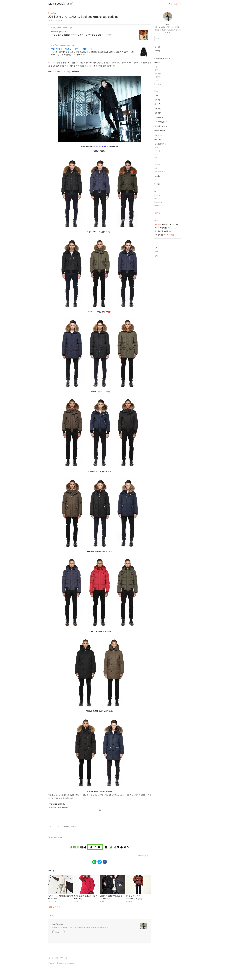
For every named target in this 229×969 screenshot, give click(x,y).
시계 (156, 168)
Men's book (57, 924)
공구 (156, 70)
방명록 (157, 51)
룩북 (157, 228)
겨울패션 (168, 231)
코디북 (157, 100)
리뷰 (156, 95)
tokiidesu (70, 963)
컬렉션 (164, 228)
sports (157, 176)
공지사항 (55, 958)
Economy (158, 202)
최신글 (157, 47)
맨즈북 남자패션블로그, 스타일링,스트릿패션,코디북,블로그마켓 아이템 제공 (80, 927)
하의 (156, 158)
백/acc (157, 165)
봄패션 (166, 224)
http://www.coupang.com (60, 45)
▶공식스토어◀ (175, 4)
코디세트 (158, 74)
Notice (157, 62)
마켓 (156, 67)
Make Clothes (159, 131)
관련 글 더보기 (54, 907)
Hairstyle (157, 139)
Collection (158, 135)
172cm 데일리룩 (160, 122)
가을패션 (159, 231)
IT (155, 179)
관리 (67, 958)
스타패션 (158, 113)
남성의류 (174, 224)
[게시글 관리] (58, 826)
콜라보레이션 (159, 172)
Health (157, 199)
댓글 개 (51, 915)
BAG (156, 91)
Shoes (156, 87)
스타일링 (158, 109)
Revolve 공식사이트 (60, 31)
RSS (61, 958)
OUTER (157, 77)
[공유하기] (55, 826)
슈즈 (156, 161)
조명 (156, 187)
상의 (156, 154)
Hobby (156, 206)
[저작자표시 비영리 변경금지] (75, 826)
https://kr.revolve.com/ (59, 28)
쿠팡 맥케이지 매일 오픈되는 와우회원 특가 (71, 48)
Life (156, 192)
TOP (156, 80)
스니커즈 (172, 228)
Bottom (157, 84)
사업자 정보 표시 (56, 837)
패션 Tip (157, 104)
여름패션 (159, 235)
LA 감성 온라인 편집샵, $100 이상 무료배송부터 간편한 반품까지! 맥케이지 (82, 35)
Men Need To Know (162, 58)
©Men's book (53, 963)
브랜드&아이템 (160, 144)
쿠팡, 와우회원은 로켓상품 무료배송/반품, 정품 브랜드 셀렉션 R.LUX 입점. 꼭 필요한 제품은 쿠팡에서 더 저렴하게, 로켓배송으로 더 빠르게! (92, 53)
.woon (167, 24)
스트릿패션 (158, 117)
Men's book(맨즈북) (60, 3)
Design (157, 184)
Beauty (157, 195)
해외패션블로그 (160, 126)
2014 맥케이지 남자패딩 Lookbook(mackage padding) (84, 16)
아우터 (157, 151)
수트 (156, 147)
